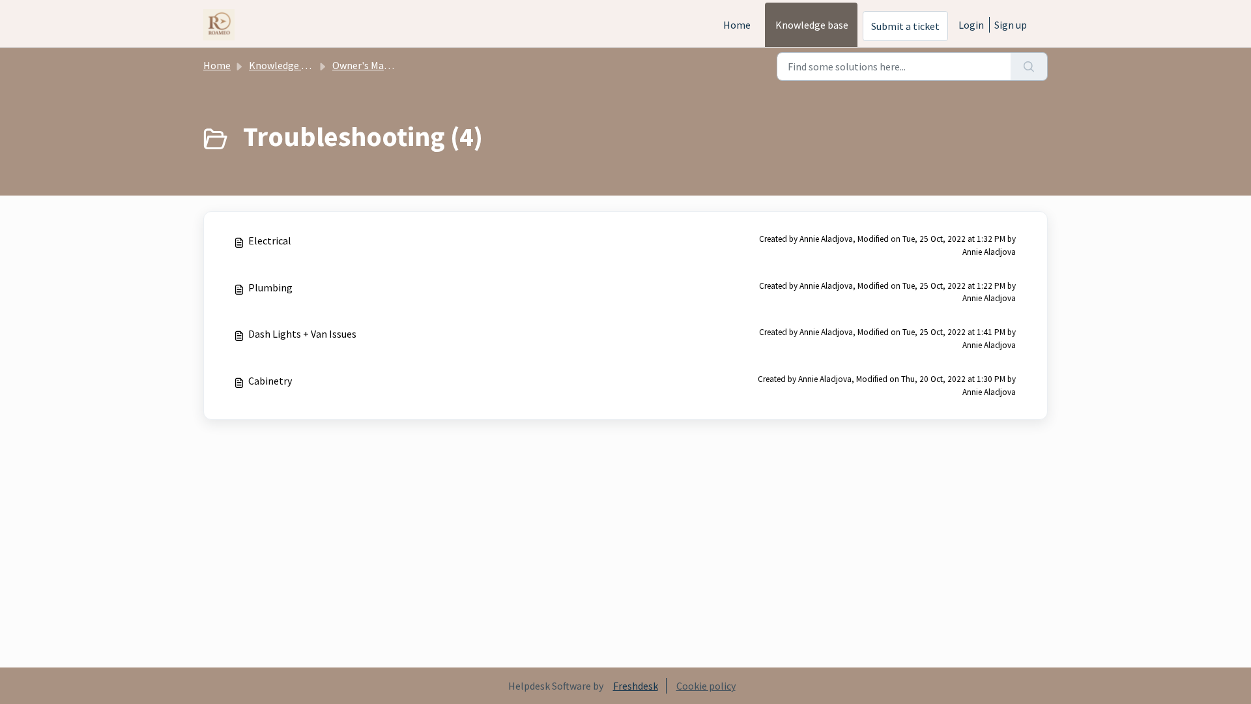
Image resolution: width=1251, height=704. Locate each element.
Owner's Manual (367, 65)
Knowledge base (811, 24)
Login (971, 24)
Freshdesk (635, 685)
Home (737, 24)
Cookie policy (706, 685)
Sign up (1010, 24)
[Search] (1029, 66)
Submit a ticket (905, 26)
